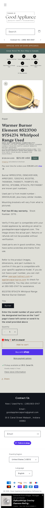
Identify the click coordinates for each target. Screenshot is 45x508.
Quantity (5, 327)
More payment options (23, 358)
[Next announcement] (40, 39)
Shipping (5, 162)
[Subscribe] (38, 434)
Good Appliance (16, 491)
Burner (8, 306)
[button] (5, 5)
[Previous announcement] (4, 39)
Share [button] (7, 379)
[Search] (32, 32)
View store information (15, 372)
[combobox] (20, 32)
